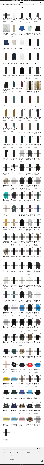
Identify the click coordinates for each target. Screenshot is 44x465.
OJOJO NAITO (11, 455)
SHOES (17, 453)
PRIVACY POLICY (28, 453)
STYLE (16, 4)
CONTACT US (19, 4)
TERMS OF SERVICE (28, 452)
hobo (10, 452)
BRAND (3, 4)
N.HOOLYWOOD (4, 452)
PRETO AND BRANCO (12, 459)
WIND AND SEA (4, 459)
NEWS (14, 4)
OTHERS (17, 452)
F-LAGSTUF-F (4, 455)
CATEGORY (7, 4)
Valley (10, 458)
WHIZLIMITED (4, 456)
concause (4, 458)
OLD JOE (3, 453)
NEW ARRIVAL (11, 4)
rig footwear (11, 456)
